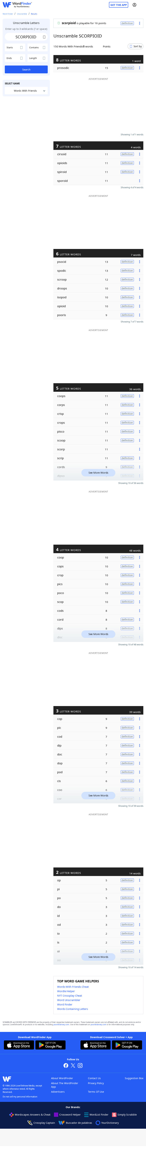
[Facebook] (66, 1066)
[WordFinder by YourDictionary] (17, 5)
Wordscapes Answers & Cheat (32, 1114)
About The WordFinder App (64, 1084)
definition (127, 23)
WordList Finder (99, 1114)
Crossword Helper (70, 1114)
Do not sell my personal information (20, 1096)
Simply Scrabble (127, 1114)
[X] (73, 1066)
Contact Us (94, 1078)
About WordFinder (62, 1078)
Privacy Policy (96, 1083)
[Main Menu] (142, 5)
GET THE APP (118, 5)
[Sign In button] (134, 5)
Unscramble (22, 14)
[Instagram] (80, 1066)
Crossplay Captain (44, 1122)
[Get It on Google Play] (50, 1045)
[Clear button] (44, 37)
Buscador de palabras (79, 1122)
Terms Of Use (96, 1091)
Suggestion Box (134, 1078)
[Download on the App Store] (19, 1045)
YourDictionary (110, 1122)
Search (26, 69)
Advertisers (58, 1091)
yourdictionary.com (61, 1024)
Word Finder (8, 14)
